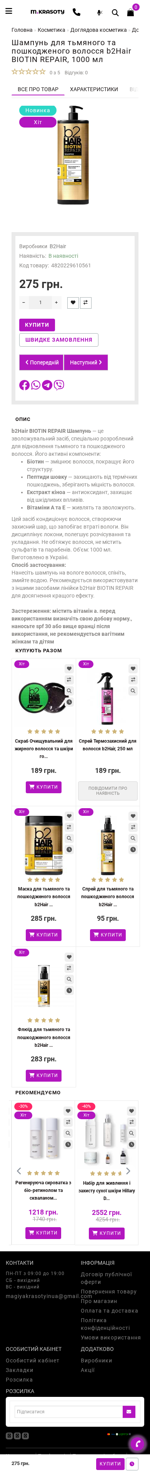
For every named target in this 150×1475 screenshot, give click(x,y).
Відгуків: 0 (76, 72)
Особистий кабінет (33, 1360)
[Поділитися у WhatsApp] (36, 387)
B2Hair (58, 246)
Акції (88, 1370)
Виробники (96, 1360)
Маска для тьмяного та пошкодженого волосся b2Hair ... (43, 896)
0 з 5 (53, 72)
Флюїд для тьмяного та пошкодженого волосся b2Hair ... (43, 1037)
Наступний (84, 362)
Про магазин (99, 1301)
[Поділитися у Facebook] (25, 387)
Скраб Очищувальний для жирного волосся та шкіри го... (44, 748)
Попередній (44, 362)
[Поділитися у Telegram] (47, 387)
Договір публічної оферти (106, 1278)
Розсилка (19, 1380)
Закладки (19, 1370)
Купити (110, 1464)
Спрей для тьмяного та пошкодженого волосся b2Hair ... (107, 896)
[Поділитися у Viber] (58, 387)
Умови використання (111, 1337)
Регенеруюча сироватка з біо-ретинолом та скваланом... (43, 1190)
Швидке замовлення (58, 340)
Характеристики (94, 89)
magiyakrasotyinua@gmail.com (37, 1296)
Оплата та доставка (109, 1311)
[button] (128, 1171)
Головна (22, 30)
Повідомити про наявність (107, 791)
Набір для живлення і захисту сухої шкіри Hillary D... (106, 1190)
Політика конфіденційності (105, 1324)
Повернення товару (109, 1291)
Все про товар (38, 89)
